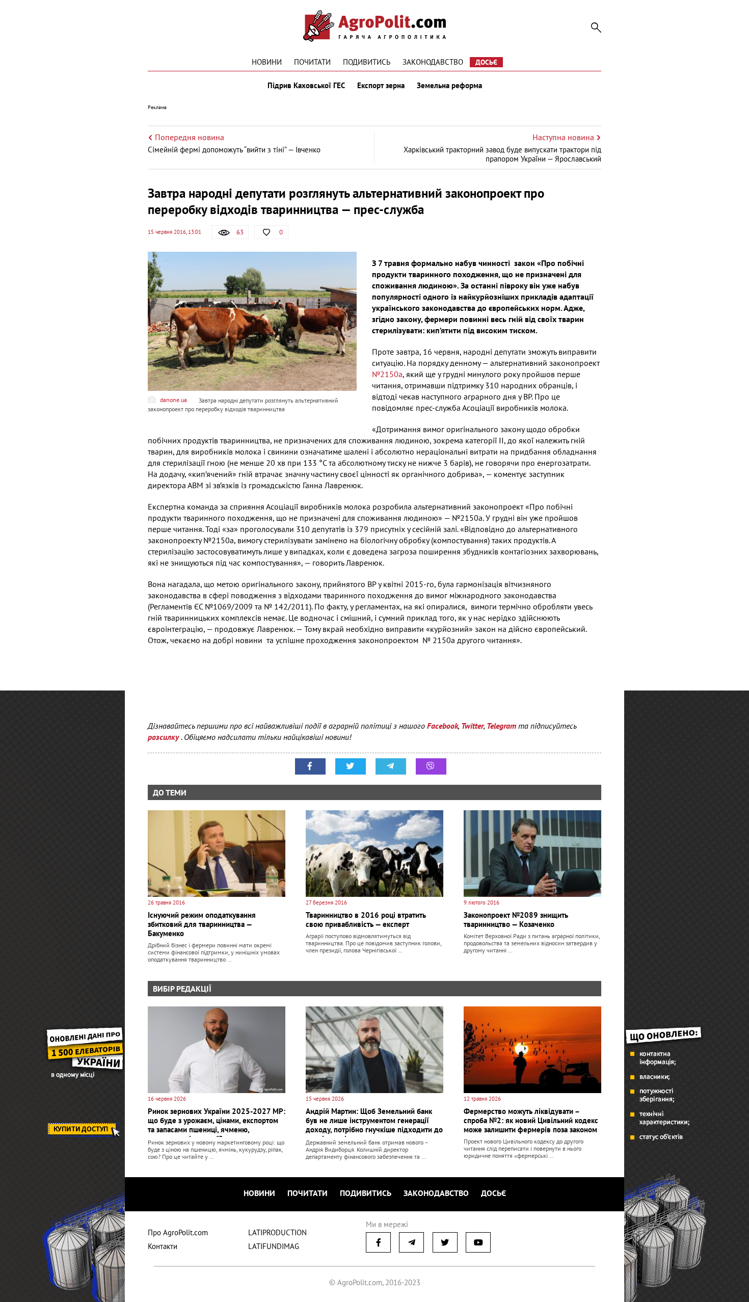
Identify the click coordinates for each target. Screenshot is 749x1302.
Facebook (442, 726)
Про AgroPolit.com (178, 1232)
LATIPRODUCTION (277, 1232)
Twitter (472, 726)
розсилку (164, 737)
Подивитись (366, 62)
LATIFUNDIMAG (273, 1246)
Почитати (312, 62)
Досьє (486, 62)
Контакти (162, 1246)
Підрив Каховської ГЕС (306, 85)
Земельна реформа (449, 85)
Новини (267, 62)
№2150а (387, 374)
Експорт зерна (381, 85)
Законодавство (433, 62)
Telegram (501, 726)
